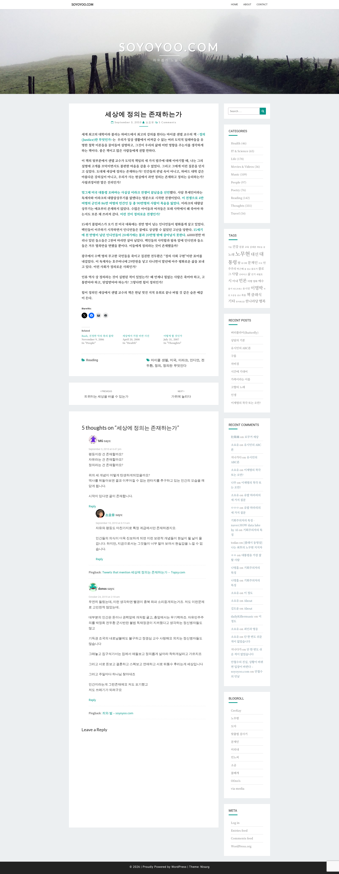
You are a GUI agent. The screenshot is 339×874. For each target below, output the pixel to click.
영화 (255, 281)
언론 (243, 280)
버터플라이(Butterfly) (244, 332)
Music (235, 174)
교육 (247, 247)
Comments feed (242, 838)
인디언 (194, 360)
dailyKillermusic (242, 616)
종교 (239, 295)
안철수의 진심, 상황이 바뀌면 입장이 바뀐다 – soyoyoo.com (247, 666)
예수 (261, 281)
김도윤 (235, 608)
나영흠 (235, 568)
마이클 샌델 (159, 360)
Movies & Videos (242, 167)
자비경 (235, 364)
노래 (231, 254)
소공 (233, 765)
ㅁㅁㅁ (235, 508)
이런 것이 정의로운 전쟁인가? (140, 214)
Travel (235, 213)
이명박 (257, 288)
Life (233, 159)
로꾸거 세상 (251, 437)
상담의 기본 (238, 340)
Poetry (235, 190)
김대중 (253, 247)
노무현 (242, 253)
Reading (92, 360)
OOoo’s (235, 781)
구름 (233, 356)
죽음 (243, 295)
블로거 (254, 268)
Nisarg (205, 867)
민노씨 (235, 757)
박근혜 (240, 268)
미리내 (235, 749)
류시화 (244, 263)
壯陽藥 (235, 437)
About (247, 4)
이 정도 (248, 593)
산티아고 (243, 274)
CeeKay (236, 710)
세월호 (259, 274)
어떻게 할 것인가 (172, 336)
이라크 (183, 360)
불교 (249, 269)
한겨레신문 (240, 301)
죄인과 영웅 (251, 629)
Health (235, 143)
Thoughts (237, 206)
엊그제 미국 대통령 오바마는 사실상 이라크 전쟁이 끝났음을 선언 (126, 192)
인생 (233, 395)
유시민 (246, 288)
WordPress (178, 867)
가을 (230, 247)
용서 (230, 288)
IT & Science (239, 151)
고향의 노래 (238, 387)
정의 (158, 365)
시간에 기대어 (239, 371)
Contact (262, 4)
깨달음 (260, 247)
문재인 (253, 262)
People (235, 182)
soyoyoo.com (82, 4)
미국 (173, 360)
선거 (253, 274)
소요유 (150, 122)
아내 (235, 281)
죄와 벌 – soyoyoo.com (117, 713)
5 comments (167, 122)
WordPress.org (241, 846)
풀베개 (235, 773)
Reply (92, 506)
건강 (235, 246)
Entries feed (239, 830)
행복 (262, 300)
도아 (233, 726)
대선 (254, 254)
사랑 (235, 273)
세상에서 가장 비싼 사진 (136, 336)
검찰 (241, 247)
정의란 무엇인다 (174, 365)
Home (234, 4)
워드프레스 (237, 288)
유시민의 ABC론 (241, 348)
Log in (235, 823)
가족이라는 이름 (240, 379)
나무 (233, 483)
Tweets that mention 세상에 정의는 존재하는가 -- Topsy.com (143, 572)
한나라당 (251, 301)
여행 (250, 281)
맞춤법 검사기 (239, 734)
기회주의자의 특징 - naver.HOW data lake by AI (245, 525)
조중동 (233, 295)
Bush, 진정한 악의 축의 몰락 (98, 336)
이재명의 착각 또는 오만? (246, 403)
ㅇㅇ (233, 555)
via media (237, 788)
